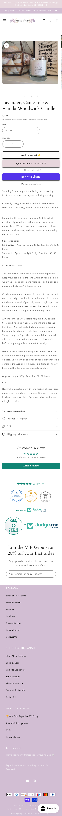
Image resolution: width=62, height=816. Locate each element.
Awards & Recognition (17, 723)
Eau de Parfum (13, 677)
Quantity (6, 138)
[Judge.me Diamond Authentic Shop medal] (17, 496)
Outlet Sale (11, 697)
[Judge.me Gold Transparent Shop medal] (31, 496)
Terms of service (32, 813)
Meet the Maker (13, 602)
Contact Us (11, 637)
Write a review (31, 465)
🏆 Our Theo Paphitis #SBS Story (22, 716)
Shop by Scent (13, 663)
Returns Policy (13, 737)
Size (4, 124)
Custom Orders (13, 623)
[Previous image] (24, 96)
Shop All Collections (16, 656)
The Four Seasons (14, 683)
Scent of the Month (15, 690)
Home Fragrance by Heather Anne (34, 805)
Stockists (10, 616)
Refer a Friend (13, 630)
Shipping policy (48, 813)
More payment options (31, 184)
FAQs (8, 730)
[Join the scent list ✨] (52, 574)
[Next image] (37, 96)
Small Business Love (16, 596)
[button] (4, 20)
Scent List (10, 609)
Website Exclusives (15, 670)
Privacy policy (16, 813)
